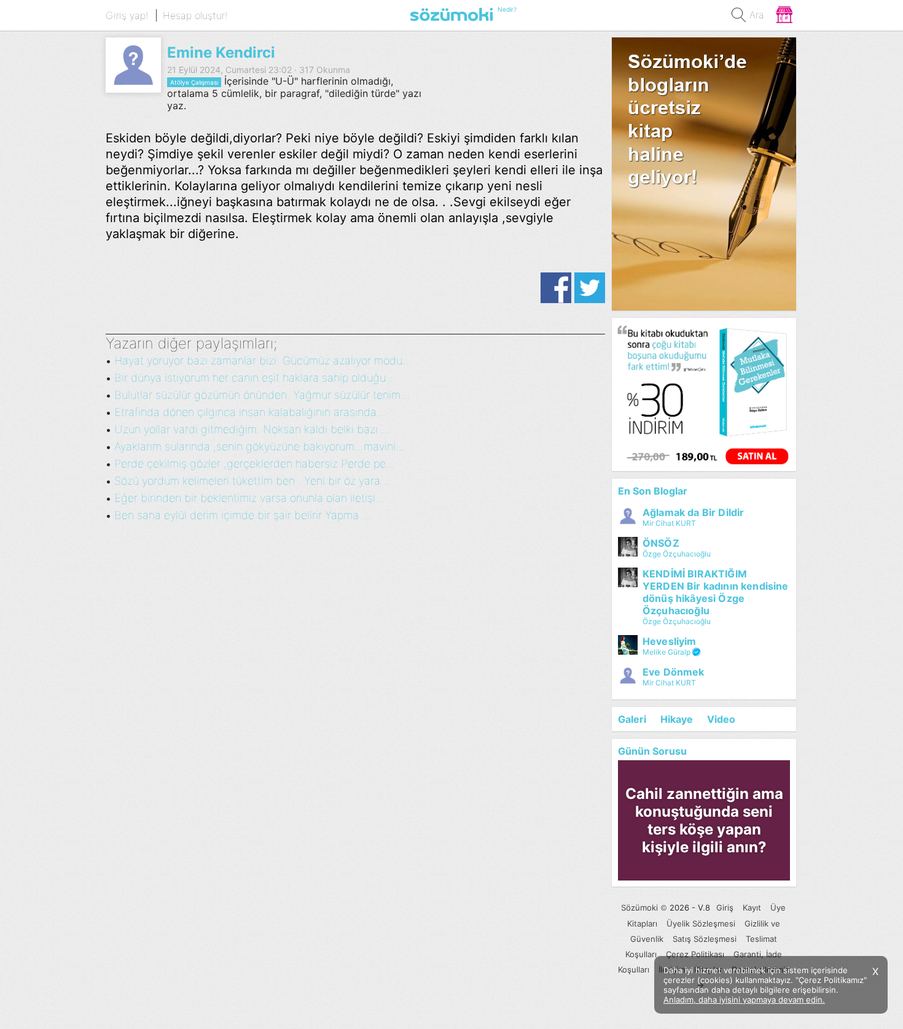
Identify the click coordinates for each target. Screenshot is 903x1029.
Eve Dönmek (674, 672)
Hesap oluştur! (195, 15)
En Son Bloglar (652, 491)
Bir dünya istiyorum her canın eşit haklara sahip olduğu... (254, 377)
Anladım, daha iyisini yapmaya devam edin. (744, 999)
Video (721, 719)
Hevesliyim (670, 641)
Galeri (632, 719)
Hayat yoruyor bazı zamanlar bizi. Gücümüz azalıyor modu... (263, 360)
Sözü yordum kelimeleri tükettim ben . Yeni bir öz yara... (251, 480)
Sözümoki (639, 907)
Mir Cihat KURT (669, 523)
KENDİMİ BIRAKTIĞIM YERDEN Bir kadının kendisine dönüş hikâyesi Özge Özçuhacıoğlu (715, 592)
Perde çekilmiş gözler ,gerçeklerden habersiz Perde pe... (254, 463)
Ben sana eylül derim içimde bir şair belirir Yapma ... (242, 515)
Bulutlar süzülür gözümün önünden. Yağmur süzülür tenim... (262, 394)
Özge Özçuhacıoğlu (677, 553)
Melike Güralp (666, 652)
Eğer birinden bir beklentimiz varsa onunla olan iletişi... (249, 497)
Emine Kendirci (221, 52)
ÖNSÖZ (661, 543)
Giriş (724, 907)
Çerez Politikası (695, 954)
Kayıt (752, 907)
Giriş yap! (127, 15)
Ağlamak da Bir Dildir (693, 512)
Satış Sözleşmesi (705, 939)
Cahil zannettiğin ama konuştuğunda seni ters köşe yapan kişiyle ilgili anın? (704, 820)
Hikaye (676, 719)
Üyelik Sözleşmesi (700, 923)
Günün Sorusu (652, 751)
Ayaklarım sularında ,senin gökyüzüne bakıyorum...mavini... (259, 446)
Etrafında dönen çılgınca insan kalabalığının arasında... (250, 412)
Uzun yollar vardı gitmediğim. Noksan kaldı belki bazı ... (252, 429)
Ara (756, 15)
